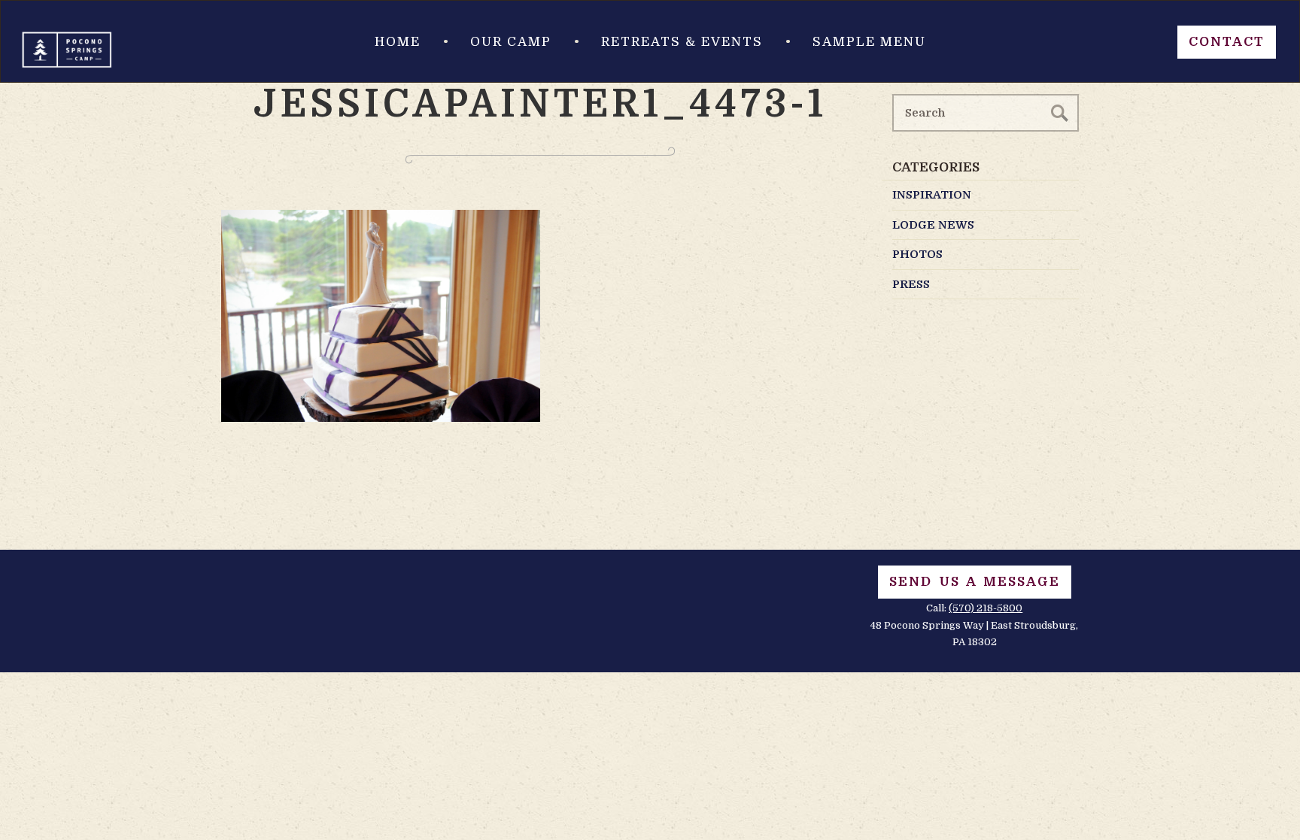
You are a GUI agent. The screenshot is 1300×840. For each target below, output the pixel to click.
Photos (917, 254)
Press (911, 284)
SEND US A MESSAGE (974, 582)
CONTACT (1227, 42)
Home (398, 42)
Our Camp (510, 42)
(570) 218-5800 (985, 608)
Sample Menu (869, 42)
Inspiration (931, 195)
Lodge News (933, 225)
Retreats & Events (682, 42)
